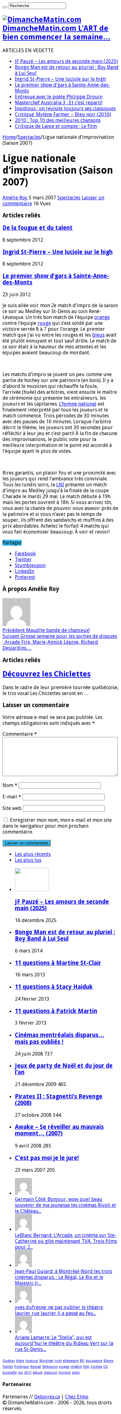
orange (102, 317)
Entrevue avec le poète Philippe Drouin (58, 97)
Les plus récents (33, 854)
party (76, 1373)
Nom (9, 785)
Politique (21, 1367)
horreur (65, 1373)
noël (58, 1361)
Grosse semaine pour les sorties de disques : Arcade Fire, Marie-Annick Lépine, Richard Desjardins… (59, 642)
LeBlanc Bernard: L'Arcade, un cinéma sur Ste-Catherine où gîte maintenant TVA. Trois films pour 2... (66, 1241)
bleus (98, 335)
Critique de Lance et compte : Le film (56, 126)
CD (105, 1367)
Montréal (46, 1361)
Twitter (7, 1367)
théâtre (76, 1367)
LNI (60, 485)
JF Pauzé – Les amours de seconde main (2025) (66, 61)
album (38, 1373)
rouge (44, 323)
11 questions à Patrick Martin (56, 1011)
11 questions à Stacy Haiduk (54, 987)
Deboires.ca (47, 1397)
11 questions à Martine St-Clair (58, 963)
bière (20, 1361)
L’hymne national (77, 404)
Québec (8, 1361)
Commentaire (19, 734)
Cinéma (96, 1367)
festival (35, 1367)
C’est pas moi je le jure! (47, 1158)
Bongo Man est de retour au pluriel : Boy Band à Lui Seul (65, 935)
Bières (109, 1361)
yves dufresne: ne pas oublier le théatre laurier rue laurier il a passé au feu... (59, 1310)
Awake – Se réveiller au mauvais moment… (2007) (59, 1130)
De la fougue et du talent (37, 228)
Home (9, 137)
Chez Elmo (76, 1397)
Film (86, 1367)
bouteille (9, 1373)
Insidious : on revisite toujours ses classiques (65, 108)
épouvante (94, 1361)
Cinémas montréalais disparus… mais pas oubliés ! (59, 1038)
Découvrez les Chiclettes (46, 674)
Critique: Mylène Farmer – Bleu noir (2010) (63, 114)
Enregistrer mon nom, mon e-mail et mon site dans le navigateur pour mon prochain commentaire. (57, 826)
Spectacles (29, 137)
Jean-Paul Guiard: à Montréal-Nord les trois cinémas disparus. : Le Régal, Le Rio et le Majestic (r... (63, 1277)
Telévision (50, 1367)
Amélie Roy (15, 198)
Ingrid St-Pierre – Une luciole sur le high (60, 79)
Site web (11, 808)
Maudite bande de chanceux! (46, 630)
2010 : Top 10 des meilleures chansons (58, 120)
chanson (50, 1373)
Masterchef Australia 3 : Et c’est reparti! (58, 103)
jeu (20, 1373)
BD (82, 1361)
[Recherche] (4, 7)
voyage (64, 1367)
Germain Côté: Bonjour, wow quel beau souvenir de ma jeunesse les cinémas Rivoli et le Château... (65, 1205)
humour (31, 1361)
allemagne (70, 1361)
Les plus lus (28, 860)
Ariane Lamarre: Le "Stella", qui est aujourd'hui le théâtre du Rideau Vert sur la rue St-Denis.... (64, 1343)
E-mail (11, 797)
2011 (28, 1373)
